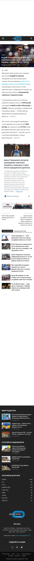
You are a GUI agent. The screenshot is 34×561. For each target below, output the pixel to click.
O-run (18, 554)
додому (3, 42)
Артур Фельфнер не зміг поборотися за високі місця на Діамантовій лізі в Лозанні (21, 277)
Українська (17, 556)
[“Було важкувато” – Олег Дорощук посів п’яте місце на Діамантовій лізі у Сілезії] (6, 238)
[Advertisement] (17, 18)
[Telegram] (21, 547)
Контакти (10, 556)
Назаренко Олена (6, 65)
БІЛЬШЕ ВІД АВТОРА (20, 231)
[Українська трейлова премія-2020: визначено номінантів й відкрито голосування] (6, 448)
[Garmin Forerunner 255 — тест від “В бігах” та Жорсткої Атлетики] (6, 435)
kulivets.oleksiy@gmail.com (22, 535)
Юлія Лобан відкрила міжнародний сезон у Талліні (8, 217)
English (24, 556)
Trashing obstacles (25, 554)
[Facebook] (12, 547)
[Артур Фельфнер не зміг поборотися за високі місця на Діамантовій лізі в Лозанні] (6, 277)
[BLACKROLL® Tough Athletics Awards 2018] (6, 468)
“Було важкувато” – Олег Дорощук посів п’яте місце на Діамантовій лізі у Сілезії (21, 238)
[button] (31, 38)
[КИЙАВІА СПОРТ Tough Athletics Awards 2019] (6, 459)
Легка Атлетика (6, 554)
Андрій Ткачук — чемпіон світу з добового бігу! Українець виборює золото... (21, 425)
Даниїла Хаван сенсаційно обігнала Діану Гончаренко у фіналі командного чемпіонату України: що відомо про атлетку (25, 220)
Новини (3, 54)
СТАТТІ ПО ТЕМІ (7, 231)
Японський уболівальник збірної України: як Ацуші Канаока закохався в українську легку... (21, 416)
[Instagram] (17, 547)
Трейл (13, 554)
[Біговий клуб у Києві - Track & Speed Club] (17, 206)
